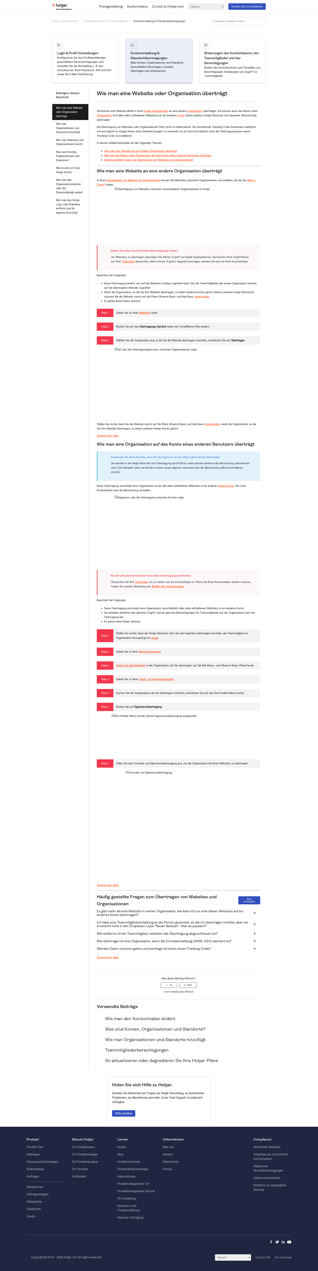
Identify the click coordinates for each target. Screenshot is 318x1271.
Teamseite (128, 261)
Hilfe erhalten (123, 1113)
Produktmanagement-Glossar (136, 1191)
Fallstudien (79, 1176)
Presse (167, 1169)
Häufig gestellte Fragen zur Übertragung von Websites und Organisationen (148, 160)
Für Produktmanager (85, 1154)
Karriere (168, 1154)
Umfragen (32, 1176)
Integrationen (34, 1187)
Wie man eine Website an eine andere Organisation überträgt (140, 151)
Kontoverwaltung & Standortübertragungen (159, 21)
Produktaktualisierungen (132, 1169)
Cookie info (263, 1257)
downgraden (202, 296)
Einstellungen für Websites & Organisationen (133, 180)
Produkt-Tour (34, 1147)
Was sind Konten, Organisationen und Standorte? (67, 156)
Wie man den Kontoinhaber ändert (140, 1018)
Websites (144, 312)
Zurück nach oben (108, 435)
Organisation (195, 111)
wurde (154, 638)
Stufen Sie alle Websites (130, 665)
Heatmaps (33, 1154)
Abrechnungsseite (150, 651)
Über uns (168, 1147)
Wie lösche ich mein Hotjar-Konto (68, 170)
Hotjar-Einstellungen (156, 111)
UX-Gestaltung (126, 1198)
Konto (181, 115)
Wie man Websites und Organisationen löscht (70, 142)
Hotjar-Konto (226, 486)
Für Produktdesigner (85, 1161)
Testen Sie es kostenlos (247, 6)
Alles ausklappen (249, 900)
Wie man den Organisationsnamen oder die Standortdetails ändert (69, 186)
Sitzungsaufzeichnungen (42, 1161)
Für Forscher (80, 1169)
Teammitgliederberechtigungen (137, 1050)
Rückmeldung (35, 1169)
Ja (170, 985)
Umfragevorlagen (37, 1194)
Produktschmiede (128, 1161)
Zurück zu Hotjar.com (168, 6)
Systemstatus (137, 6)
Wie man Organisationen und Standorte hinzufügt (68, 128)
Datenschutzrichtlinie (266, 1178)
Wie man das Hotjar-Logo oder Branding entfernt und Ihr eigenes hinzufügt (68, 206)
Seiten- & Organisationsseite (156, 679)
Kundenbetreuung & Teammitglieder (106, 21)
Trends (30, 1216)
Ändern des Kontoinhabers (168, 586)
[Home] (62, 9)
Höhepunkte (34, 1201)
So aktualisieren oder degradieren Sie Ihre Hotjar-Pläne (161, 1060)
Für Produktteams (83, 1147)
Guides (121, 1147)
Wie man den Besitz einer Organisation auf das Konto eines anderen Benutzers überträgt (157, 155)
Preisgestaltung (111, 6)
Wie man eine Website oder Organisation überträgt (69, 112)
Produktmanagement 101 (133, 1184)
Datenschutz (171, 1161)
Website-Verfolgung (130, 1217)
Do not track (283, 1257)
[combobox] (238, 21)
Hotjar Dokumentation (65, 21)
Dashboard (33, 1209)
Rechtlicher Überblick (267, 1147)
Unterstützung (126, 1176)
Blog (120, 1154)
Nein (189, 985)
